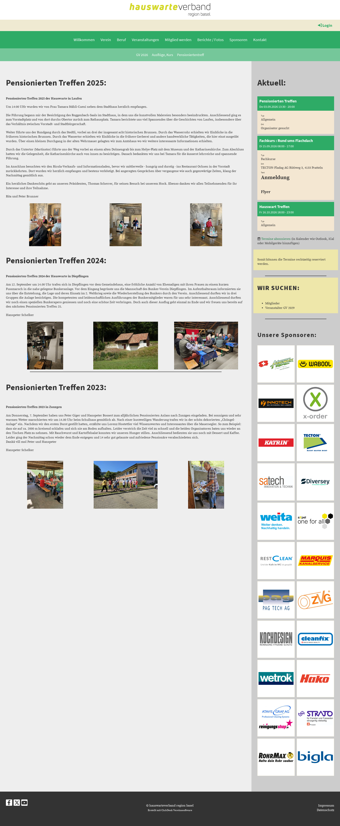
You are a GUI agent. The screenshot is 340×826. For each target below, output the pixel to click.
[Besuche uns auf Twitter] (17, 804)
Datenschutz (325, 810)
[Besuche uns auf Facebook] (9, 804)
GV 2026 (142, 54)
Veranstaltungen (145, 39)
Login (327, 25)
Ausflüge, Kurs (162, 54)
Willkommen (84, 39)
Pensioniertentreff (190, 54)
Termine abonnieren (276, 239)
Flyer (266, 191)
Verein (106, 39)
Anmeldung (275, 177)
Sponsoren (238, 39)
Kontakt (260, 39)
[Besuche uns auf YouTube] (24, 804)
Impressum (326, 806)
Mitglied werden (178, 39)
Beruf (121, 39)
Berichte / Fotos (210, 39)
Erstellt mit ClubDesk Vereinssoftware (170, 810)
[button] (295, 115)
